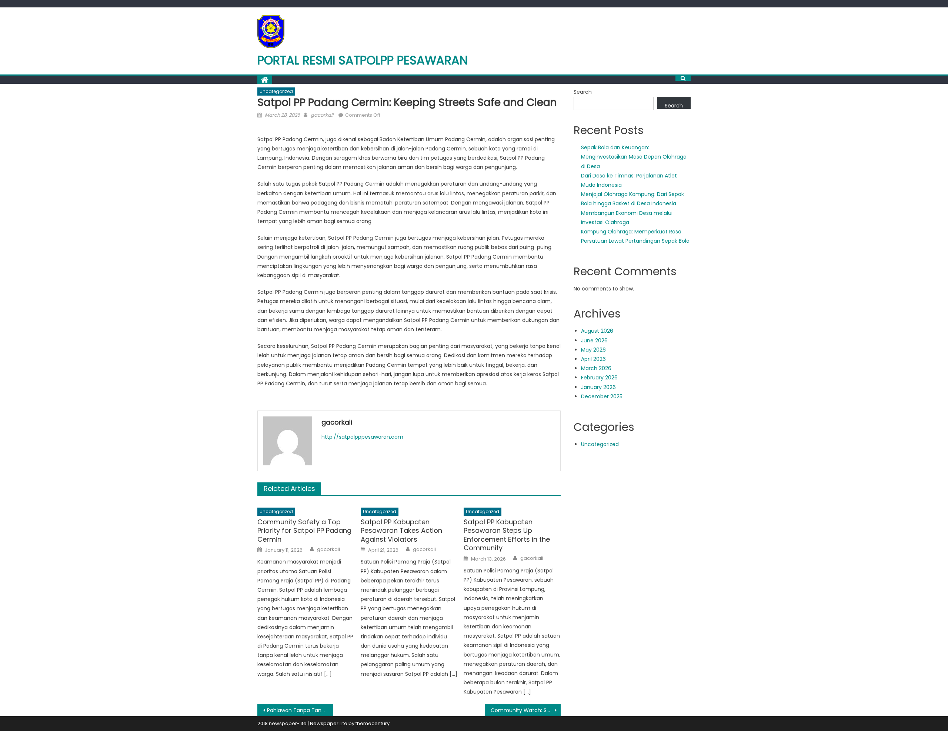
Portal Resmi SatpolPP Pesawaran (362, 60)
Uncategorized (276, 91)
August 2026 (597, 331)
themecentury (373, 723)
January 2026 (598, 387)
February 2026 (599, 377)
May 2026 (593, 349)
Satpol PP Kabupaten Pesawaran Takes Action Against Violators (401, 531)
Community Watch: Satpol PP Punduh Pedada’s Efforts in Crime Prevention (526, 710)
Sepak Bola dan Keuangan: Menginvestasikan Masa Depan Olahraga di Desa (634, 157)
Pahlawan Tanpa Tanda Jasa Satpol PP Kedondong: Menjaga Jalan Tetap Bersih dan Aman (300, 710)
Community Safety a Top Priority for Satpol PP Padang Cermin (304, 531)
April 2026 (593, 359)
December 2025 (601, 396)
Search (583, 92)
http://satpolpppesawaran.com (362, 437)
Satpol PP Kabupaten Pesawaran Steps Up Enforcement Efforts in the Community (507, 535)
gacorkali (322, 115)
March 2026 (596, 368)
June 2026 (594, 340)
